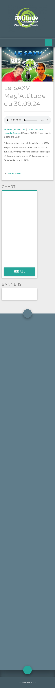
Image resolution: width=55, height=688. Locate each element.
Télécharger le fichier (15, 129)
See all (19, 271)
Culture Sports (14, 173)
